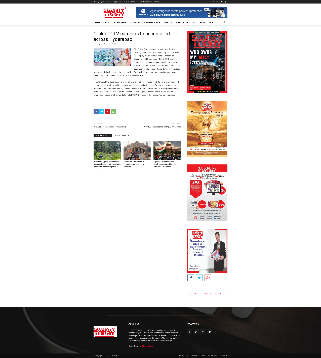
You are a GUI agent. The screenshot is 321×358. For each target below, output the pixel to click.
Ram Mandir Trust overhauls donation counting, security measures (134, 164)
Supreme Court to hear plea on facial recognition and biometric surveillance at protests (165, 164)
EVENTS (167, 22)
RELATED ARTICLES (103, 136)
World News (120, 22)
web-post (99, 44)
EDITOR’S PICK (182, 22)
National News (102, 22)
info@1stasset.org (145, 346)
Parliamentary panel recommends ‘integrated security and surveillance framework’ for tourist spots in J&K (107, 164)
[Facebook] (213, 2)
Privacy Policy (184, 356)
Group (126, 2)
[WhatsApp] (113, 111)
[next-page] (99, 171)
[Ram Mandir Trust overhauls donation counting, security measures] (137, 150)
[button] (224, 22)
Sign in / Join (118, 2)
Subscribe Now (151, 22)
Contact (156, 2)
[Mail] (221, 2)
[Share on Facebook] (190, 278)
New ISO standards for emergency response (162, 127)
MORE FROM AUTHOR (122, 136)
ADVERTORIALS (198, 22)
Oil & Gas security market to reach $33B (110, 127)
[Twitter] (225, 2)
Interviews (135, 22)
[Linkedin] (217, 2)
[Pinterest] (107, 111)
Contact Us (223, 356)
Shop (211, 22)
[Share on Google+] (208, 278)
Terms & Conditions (198, 356)
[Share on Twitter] (199, 278)
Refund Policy (212, 356)
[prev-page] (95, 171)
